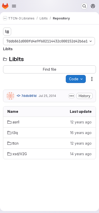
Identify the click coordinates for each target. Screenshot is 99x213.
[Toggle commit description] (71, 96)
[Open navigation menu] (14, 6)
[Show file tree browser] (7, 32)
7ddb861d (29, 96)
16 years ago (81, 132)
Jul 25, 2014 (47, 96)
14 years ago (81, 154)
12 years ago (81, 122)
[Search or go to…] (84, 6)
